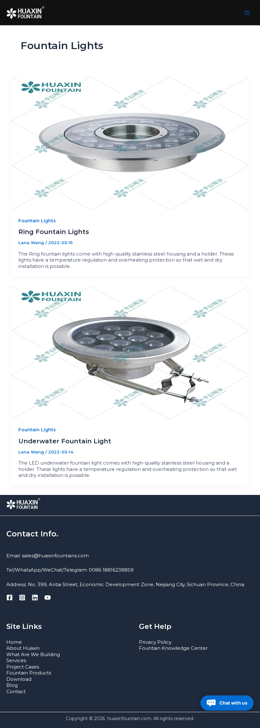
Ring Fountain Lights (53, 232)
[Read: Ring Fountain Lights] (130, 143)
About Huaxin (23, 648)
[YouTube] (47, 597)
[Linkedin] (35, 597)
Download (18, 679)
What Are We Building (33, 654)
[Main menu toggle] (247, 12)
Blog (12, 685)
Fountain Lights (37, 221)
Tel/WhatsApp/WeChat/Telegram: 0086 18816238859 (69, 570)
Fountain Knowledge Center (173, 648)
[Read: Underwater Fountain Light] (130, 352)
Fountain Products (28, 673)
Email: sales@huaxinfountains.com (47, 556)
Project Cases (22, 667)
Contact (16, 691)
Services (16, 660)
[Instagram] (22, 597)
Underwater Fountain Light (64, 441)
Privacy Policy (155, 642)
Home (14, 642)
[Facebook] (9, 597)
